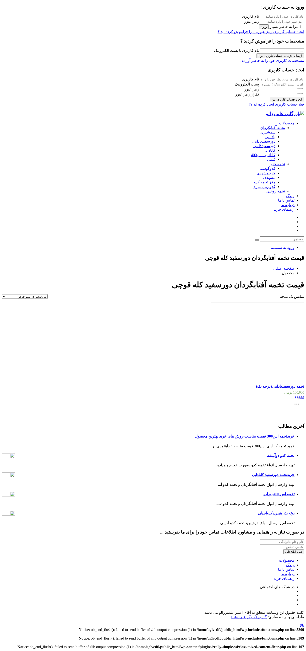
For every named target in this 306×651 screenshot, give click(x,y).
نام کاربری (250, 16)
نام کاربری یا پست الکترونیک (236, 50)
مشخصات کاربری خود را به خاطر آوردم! (272, 61)
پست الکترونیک (247, 84)
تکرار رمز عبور (247, 94)
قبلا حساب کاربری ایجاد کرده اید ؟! (276, 104)
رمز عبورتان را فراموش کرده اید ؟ (245, 32)
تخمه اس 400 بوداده (279, 494)
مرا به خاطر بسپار (284, 27)
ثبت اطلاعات (293, 552)
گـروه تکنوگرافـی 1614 (249, 617)
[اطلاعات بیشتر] (298, 406)
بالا (302, 625)
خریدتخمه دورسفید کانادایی (273, 475)
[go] (257, 240)
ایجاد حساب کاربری (288, 32)
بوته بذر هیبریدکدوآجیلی (276, 513)
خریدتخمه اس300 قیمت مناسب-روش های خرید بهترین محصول (245, 436)
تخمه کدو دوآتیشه (281, 456)
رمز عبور (251, 21)
